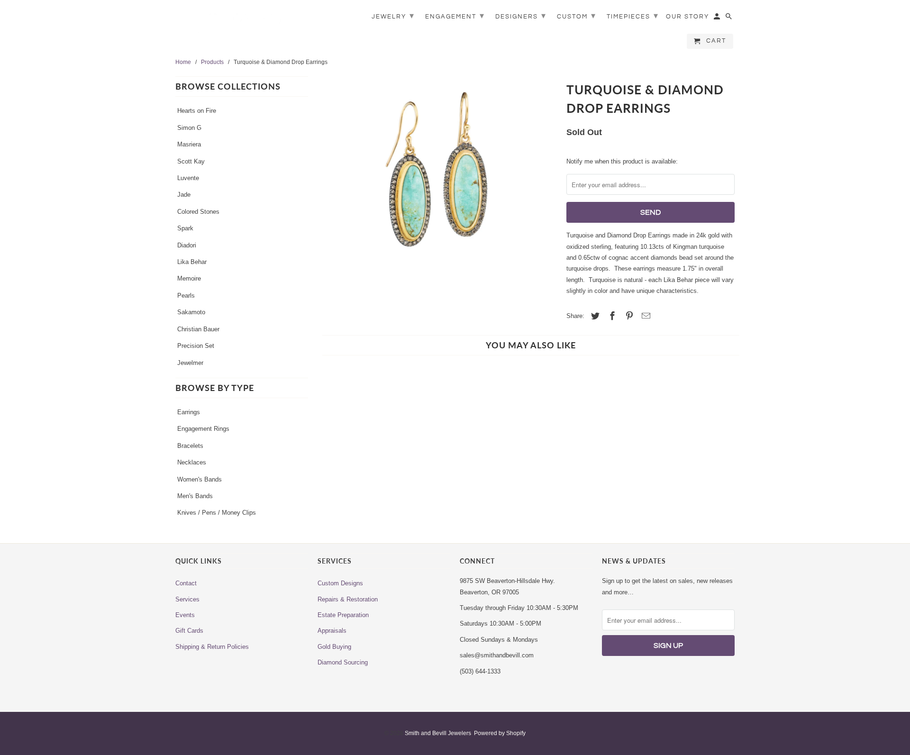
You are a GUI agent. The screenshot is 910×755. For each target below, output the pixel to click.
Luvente (188, 178)
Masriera (189, 144)
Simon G (189, 127)
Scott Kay (191, 161)
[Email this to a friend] (644, 316)
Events (185, 615)
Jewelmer (190, 362)
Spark (185, 228)
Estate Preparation (343, 615)
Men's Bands (195, 496)
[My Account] (717, 18)
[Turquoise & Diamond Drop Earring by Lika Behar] (437, 198)
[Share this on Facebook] (611, 316)
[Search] (729, 18)
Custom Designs (340, 583)
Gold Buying (334, 646)
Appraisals (332, 630)
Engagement (455, 15)
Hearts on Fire (196, 110)
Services (187, 599)
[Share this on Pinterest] (628, 316)
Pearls (186, 295)
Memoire (189, 278)
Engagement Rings (203, 428)
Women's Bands (199, 479)
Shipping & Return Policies (212, 646)
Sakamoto (191, 312)
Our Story (687, 16)
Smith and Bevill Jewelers (438, 733)
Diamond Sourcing (343, 662)
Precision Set (195, 345)
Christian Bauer (198, 329)
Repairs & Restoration (348, 599)
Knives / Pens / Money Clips (216, 512)
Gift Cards (189, 630)
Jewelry (393, 15)
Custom (576, 15)
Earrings (188, 412)
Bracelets (190, 445)
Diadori (186, 245)
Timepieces (633, 15)
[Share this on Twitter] (593, 316)
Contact (186, 583)
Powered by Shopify (500, 733)
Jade (184, 194)
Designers (520, 15)
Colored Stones (198, 211)
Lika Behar (192, 261)
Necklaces (191, 462)
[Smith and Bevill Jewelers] (241, 25)
